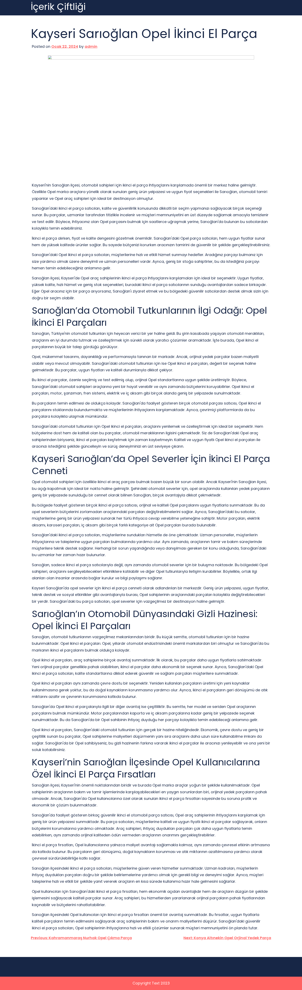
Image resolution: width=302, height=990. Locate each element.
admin (91, 46)
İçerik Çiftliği (58, 7)
